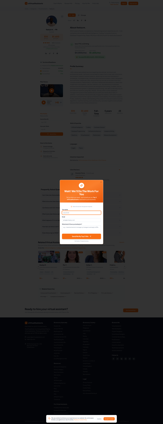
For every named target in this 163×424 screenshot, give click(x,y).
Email (63, 217)
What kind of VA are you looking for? (72, 224)
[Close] (101, 182)
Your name (65, 209)
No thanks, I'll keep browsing (81, 241)
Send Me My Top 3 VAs (80, 236)
